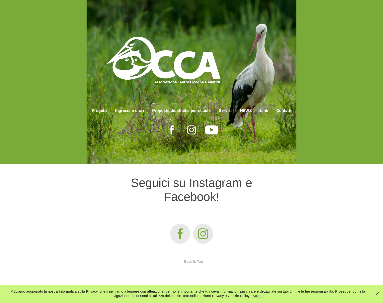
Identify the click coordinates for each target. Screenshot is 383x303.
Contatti (283, 110)
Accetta (259, 296)
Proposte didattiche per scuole (181, 110)
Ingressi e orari (129, 110)
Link (264, 110)
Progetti (99, 110)
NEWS (246, 110)
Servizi (225, 110)
